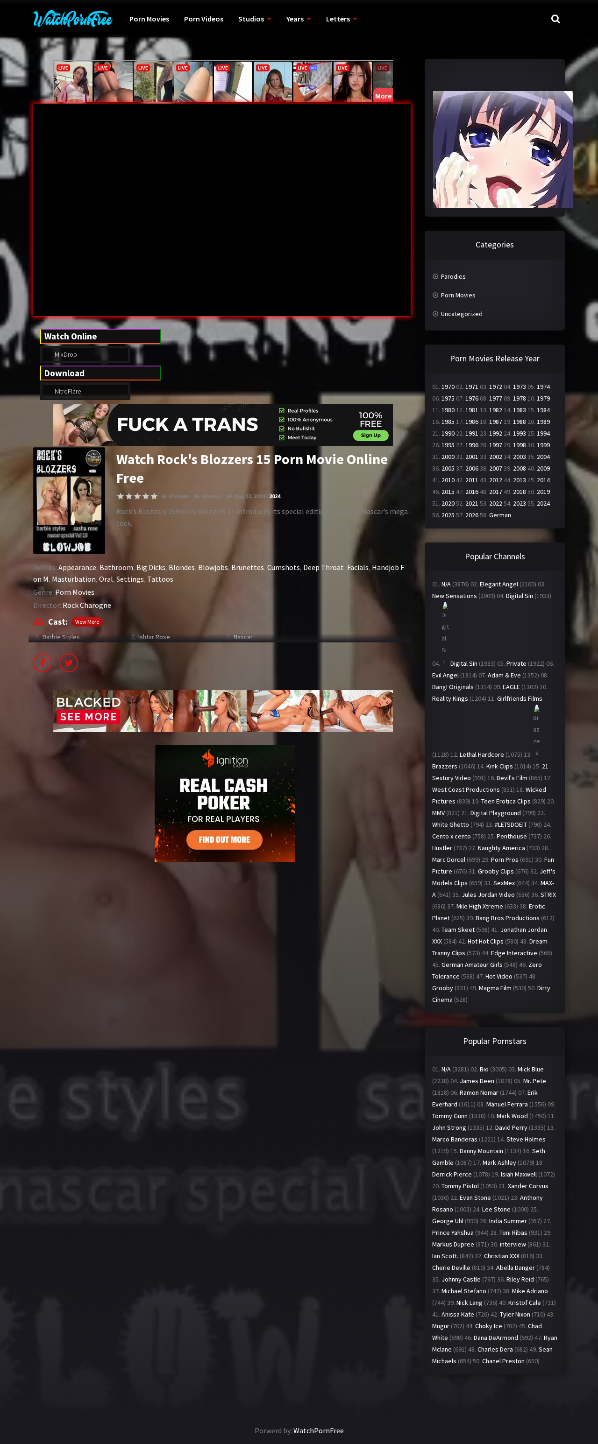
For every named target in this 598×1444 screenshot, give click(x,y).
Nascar (243, 637)
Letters (338, 18)
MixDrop (65, 354)
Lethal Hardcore (482, 754)
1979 (543, 398)
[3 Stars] (137, 496)
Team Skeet (458, 929)
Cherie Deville (451, 1267)
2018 (519, 491)
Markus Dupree (453, 1244)
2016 (471, 491)
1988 (519, 421)
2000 (448, 456)
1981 (471, 410)
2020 (448, 503)
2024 (274, 496)
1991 (471, 433)
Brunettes (247, 567)
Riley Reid (520, 1279)
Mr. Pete (534, 1081)
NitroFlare (67, 391)
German (500, 515)
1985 (448, 421)
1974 (543, 386)
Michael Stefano (463, 1291)
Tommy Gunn (450, 1116)
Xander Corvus (528, 1186)
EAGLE (511, 687)
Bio (484, 1069)
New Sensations (454, 596)
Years (295, 18)
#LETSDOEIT (511, 824)
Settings (130, 579)
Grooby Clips (496, 871)
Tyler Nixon (515, 1314)
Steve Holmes (526, 1139)
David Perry (511, 1127)
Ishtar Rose (154, 637)
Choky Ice (488, 1326)
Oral (106, 579)
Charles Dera (495, 1349)
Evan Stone (475, 1197)
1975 (448, 398)
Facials (358, 567)
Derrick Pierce (452, 1174)
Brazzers (444, 766)
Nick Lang (469, 1302)
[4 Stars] (146, 496)
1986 (471, 421)
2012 (495, 480)
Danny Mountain (481, 1151)
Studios (251, 18)
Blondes (182, 567)
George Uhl (447, 1221)
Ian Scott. (445, 1256)
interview (513, 1244)
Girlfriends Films (519, 698)
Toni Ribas (513, 1232)
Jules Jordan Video (488, 894)
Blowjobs (213, 567)
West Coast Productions (466, 789)
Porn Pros (505, 859)
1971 (471, 386)
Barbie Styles (61, 637)
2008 (519, 468)
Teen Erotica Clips (506, 801)
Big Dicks (150, 567)
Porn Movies (149, 18)
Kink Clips (499, 766)
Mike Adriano (530, 1291)
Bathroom (116, 567)
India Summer (508, 1221)
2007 (495, 468)
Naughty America (501, 848)
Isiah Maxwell (519, 1174)
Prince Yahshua (453, 1232)
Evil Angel (445, 675)
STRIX (548, 894)
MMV (438, 813)
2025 (448, 515)
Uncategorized (462, 314)
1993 (519, 433)
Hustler (442, 848)
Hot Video (499, 976)
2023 (519, 503)
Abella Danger (515, 1267)
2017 (495, 491)
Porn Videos (203, 18)
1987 (495, 421)
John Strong (449, 1127)
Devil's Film (512, 778)
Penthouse (512, 836)
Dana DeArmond (496, 1337)
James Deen (477, 1081)
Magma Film (495, 988)
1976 (471, 398)
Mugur (440, 1326)
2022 (495, 503)
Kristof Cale (524, 1302)
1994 (543, 433)
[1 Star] (120, 496)
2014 (543, 480)
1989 (543, 421)
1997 (495, 445)
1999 (543, 445)
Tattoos (160, 579)
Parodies (453, 276)
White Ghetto (450, 824)
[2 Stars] (129, 496)
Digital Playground (495, 813)
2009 (543, 468)
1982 (495, 410)
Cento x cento (451, 836)
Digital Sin (519, 596)
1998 (519, 445)
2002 (495, 456)
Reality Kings (450, 698)
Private (516, 663)
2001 (471, 456)
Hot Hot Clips (486, 941)
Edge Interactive (514, 953)
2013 (519, 480)
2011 (471, 480)
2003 (519, 456)
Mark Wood (512, 1116)
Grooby (442, 988)
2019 (543, 491)
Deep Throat (323, 567)
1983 (519, 410)
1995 (448, 445)
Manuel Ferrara (507, 1104)
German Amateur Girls (472, 964)
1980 (448, 410)
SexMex (504, 883)
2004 (543, 456)
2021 (471, 503)
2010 (448, 480)
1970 (448, 386)
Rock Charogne (87, 605)
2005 (448, 468)
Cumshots (283, 567)
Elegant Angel (499, 584)
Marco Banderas (454, 1139)
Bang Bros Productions (508, 918)
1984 (543, 410)
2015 (448, 491)
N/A (446, 584)
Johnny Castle (461, 1279)
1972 (495, 386)
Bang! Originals (453, 687)
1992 (495, 433)
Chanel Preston (503, 1361)
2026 (471, 515)
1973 (519, 386)
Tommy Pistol (460, 1186)
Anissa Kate (457, 1314)
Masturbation (74, 579)
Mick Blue (531, 1069)
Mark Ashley (499, 1162)
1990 (448, 433)
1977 (495, 398)
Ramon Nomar (479, 1092)
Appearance (77, 567)
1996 (471, 445)
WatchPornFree (318, 1430)
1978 (519, 398)
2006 (471, 468)
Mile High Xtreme (479, 906)
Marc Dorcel (448, 859)
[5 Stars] (154, 496)
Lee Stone (496, 1209)
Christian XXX (502, 1256)
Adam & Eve (504, 675)
